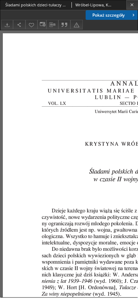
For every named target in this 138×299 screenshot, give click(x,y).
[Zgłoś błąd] (76, 24)
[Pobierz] (7, 24)
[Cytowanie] (64, 24)
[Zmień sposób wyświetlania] (42, 24)
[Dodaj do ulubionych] (31, 24)
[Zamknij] (132, 5)
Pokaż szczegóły (108, 15)
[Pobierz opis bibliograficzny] (52, 25)
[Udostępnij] (19, 24)
